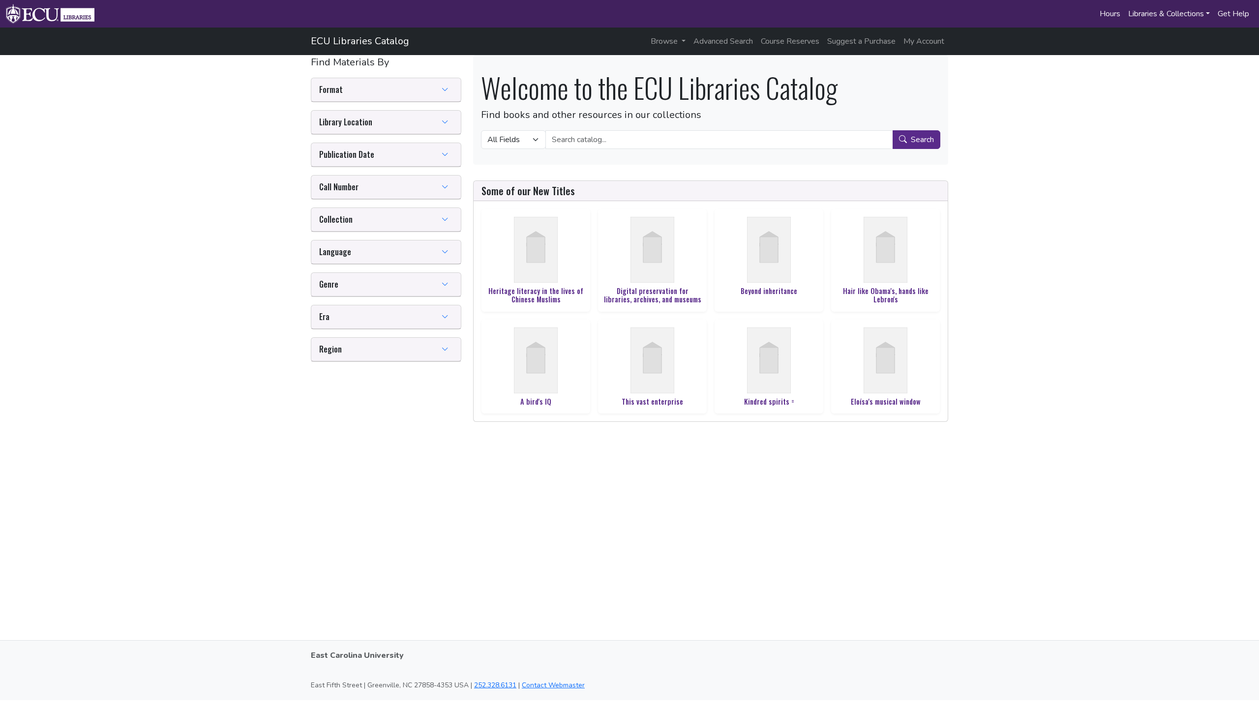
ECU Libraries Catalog (360, 41)
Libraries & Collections (1166, 13)
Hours (1110, 13)
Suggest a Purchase (861, 41)
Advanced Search (723, 41)
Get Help (1233, 13)
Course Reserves (790, 41)
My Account (923, 41)
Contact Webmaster (553, 685)
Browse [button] (665, 41)
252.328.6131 (495, 685)
